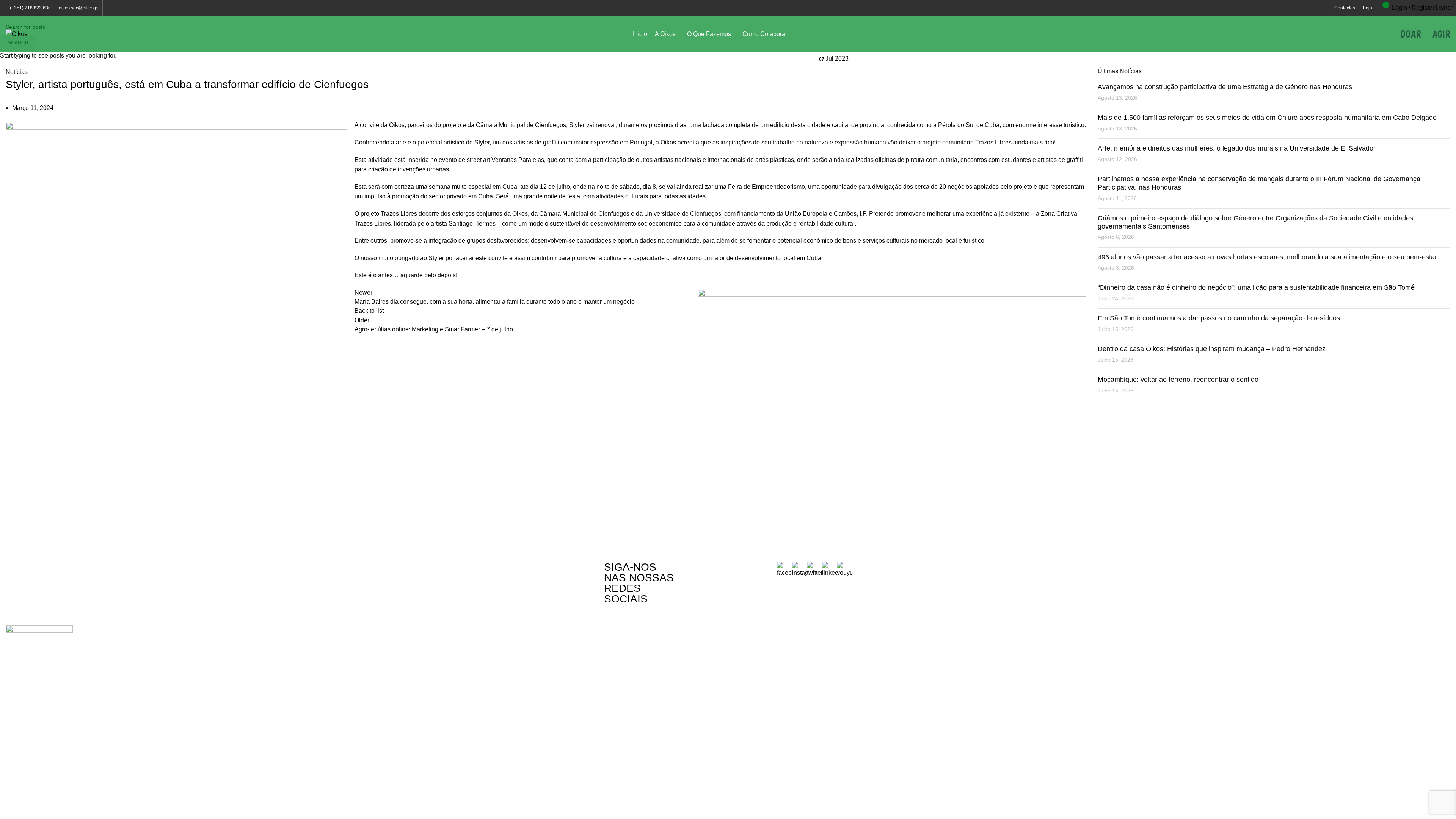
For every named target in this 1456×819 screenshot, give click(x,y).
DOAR (1410, 34)
